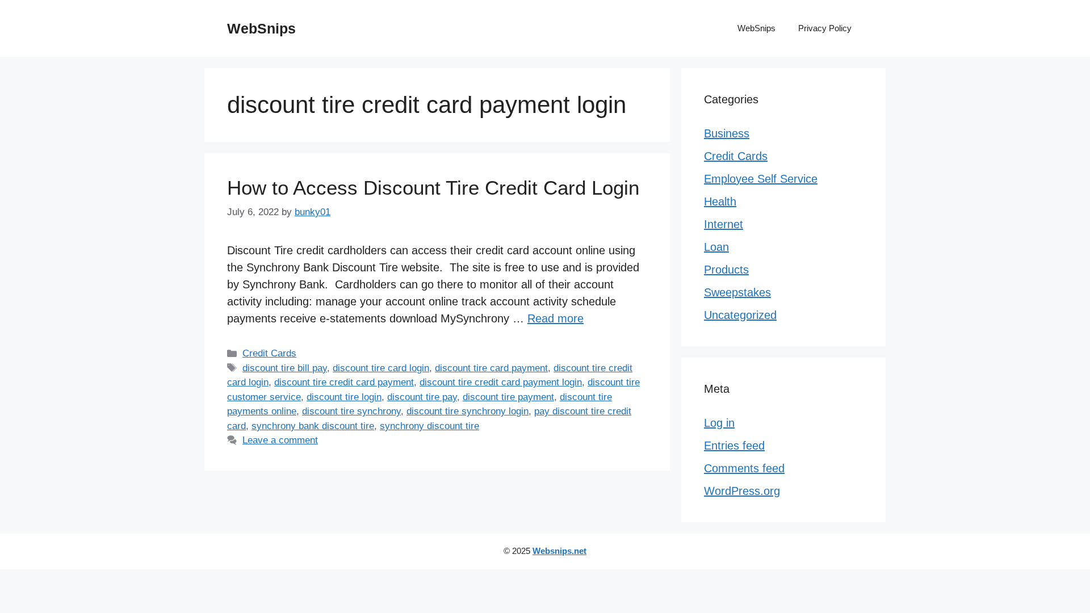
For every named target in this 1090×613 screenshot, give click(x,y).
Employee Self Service (761, 179)
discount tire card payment (491, 368)
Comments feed (744, 468)
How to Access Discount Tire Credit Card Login (433, 188)
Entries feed (734, 445)
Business (726, 133)
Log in (719, 423)
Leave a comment (280, 440)
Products (726, 269)
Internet (723, 224)
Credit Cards (269, 353)
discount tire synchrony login (467, 411)
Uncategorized (740, 315)
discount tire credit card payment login (501, 382)
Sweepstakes (737, 292)
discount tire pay (422, 397)
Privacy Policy (825, 28)
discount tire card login (381, 368)
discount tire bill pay (284, 368)
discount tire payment (508, 397)
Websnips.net (559, 551)
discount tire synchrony (351, 411)
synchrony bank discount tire (312, 426)
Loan (716, 247)
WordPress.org (742, 491)
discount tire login (344, 397)
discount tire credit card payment (344, 382)
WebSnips (261, 28)
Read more (555, 318)
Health (720, 201)
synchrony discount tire (429, 426)
